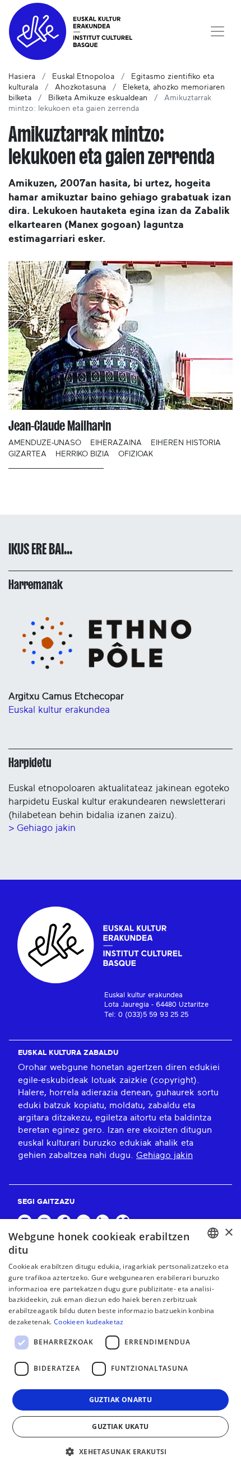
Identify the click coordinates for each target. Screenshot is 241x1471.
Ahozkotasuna (80, 87)
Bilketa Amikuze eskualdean (97, 98)
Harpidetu (30, 762)
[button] (120, 1451)
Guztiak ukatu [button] (120, 1426)
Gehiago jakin (164, 1155)
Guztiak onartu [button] (120, 1399)
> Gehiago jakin (42, 828)
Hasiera (21, 77)
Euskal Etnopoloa (83, 77)
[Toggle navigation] (217, 31)
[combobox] (213, 1233)
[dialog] (120, 1345)
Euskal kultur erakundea (59, 710)
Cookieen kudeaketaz (89, 1322)
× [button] (228, 1233)
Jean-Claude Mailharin (59, 426)
